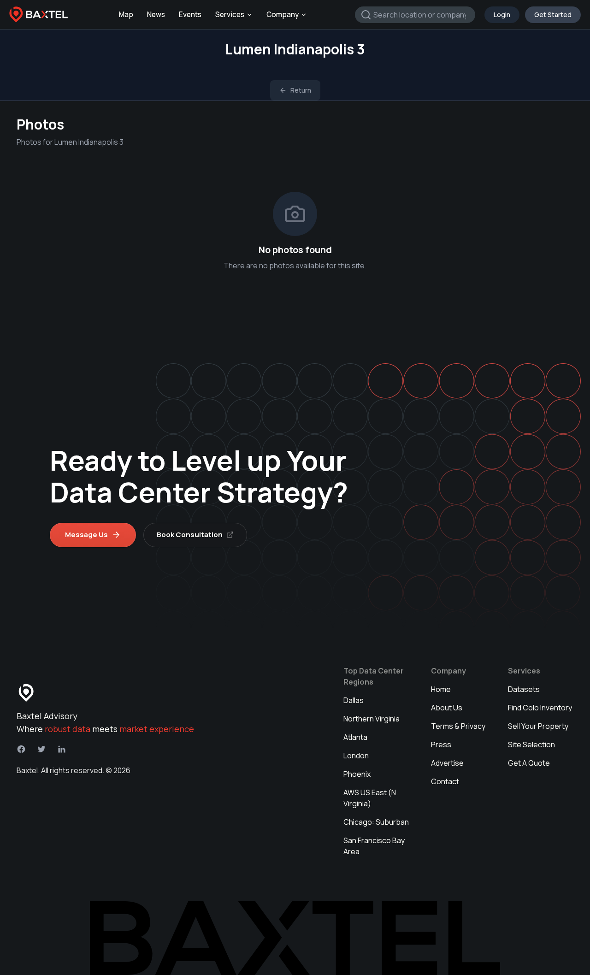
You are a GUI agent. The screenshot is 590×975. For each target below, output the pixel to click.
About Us (446, 708)
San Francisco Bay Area (374, 846)
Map (126, 14)
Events (190, 14)
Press (441, 744)
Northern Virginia (371, 719)
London (356, 755)
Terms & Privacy (458, 726)
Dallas (353, 700)
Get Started (553, 14)
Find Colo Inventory (540, 708)
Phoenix (357, 774)
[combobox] (415, 14)
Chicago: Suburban (376, 822)
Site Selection (531, 744)
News (156, 14)
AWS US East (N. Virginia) (370, 798)
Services (229, 14)
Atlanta (355, 737)
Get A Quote (529, 763)
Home (441, 689)
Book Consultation (190, 534)
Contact (445, 781)
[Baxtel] (38, 14)
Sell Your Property (538, 726)
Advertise (447, 763)
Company (282, 14)
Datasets (524, 689)
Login (502, 14)
